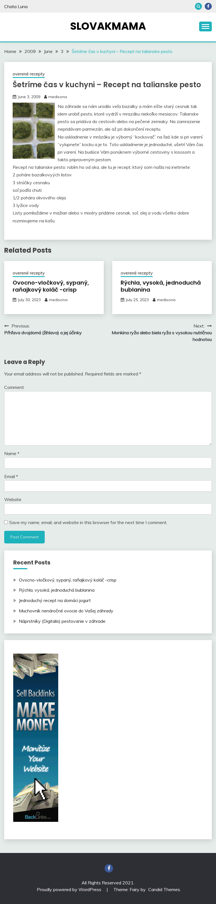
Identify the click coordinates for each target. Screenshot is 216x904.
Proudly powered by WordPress (69, 889)
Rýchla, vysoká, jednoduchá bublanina (161, 286)
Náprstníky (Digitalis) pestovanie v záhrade (62, 621)
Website (12, 499)
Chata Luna (16, 6)
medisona (57, 96)
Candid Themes (164, 889)
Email (11, 476)
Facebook (208, 6)
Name (11, 453)
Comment (14, 387)
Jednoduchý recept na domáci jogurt (55, 600)
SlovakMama (108, 26)
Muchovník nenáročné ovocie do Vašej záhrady (66, 611)
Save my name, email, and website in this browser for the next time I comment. (88, 522)
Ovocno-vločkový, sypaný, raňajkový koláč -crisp (51, 286)
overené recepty (29, 74)
